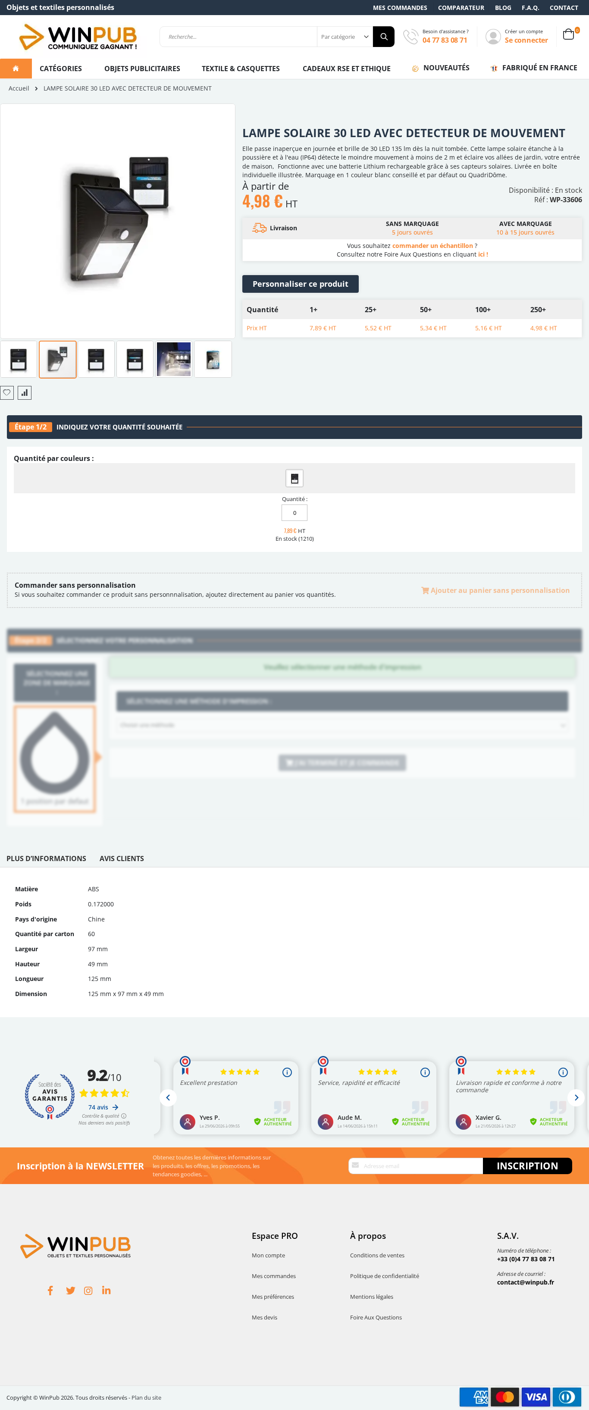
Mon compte (268, 1255)
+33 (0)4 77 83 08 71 (526, 1259)
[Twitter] (75, 1292)
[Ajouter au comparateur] (24, 393)
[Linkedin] (111, 1292)
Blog (503, 7)
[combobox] (277, 36)
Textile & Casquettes (241, 68)
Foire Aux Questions (376, 1317)
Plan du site (146, 1397)
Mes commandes (400, 7)
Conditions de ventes (377, 1255)
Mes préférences (273, 1296)
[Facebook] (57, 1292)
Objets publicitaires (142, 68)
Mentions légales (371, 1296)
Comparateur (461, 7)
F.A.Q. (530, 7)
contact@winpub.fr (525, 1282)
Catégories (62, 68)
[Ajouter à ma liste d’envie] (7, 393)
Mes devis (264, 1317)
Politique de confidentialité (384, 1276)
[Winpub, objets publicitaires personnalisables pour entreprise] (78, 36)
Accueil (19, 88)
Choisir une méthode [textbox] (147, 725)
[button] (19, 359)
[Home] (16, 68)
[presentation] (46, 861)
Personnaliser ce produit (300, 284)
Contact (564, 7)
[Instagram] (93, 1292)
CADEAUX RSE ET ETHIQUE (347, 68)
